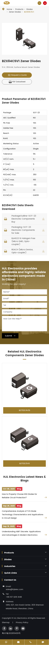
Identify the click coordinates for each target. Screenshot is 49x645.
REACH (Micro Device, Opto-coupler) (22, 251)
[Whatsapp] (6, 642)
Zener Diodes (15, 11)
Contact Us (10, 580)
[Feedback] (43, 642)
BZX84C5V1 (29, 11)
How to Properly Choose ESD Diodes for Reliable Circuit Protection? (19, 496)
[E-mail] (18, 642)
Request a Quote (17, 75)
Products (19, 9)
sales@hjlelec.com (14, 589)
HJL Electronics (21, 618)
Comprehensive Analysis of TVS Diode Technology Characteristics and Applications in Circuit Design (22, 515)
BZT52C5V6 (24, 463)
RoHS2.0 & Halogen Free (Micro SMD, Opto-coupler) (23, 241)
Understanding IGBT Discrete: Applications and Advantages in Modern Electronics (21, 533)
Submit (10, 335)
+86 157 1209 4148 (14, 597)
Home (9, 9)
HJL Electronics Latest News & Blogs (24, 479)
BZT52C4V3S (24, 410)
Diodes (29, 9)
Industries (9, 566)
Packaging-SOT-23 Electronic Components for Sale (23, 230)
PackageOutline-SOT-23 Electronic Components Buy (24, 218)
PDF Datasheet (17, 81)
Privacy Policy (22, 622)
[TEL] (30, 642)
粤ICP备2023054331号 (11, 633)
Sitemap (6, 622)
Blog (19, 488)
